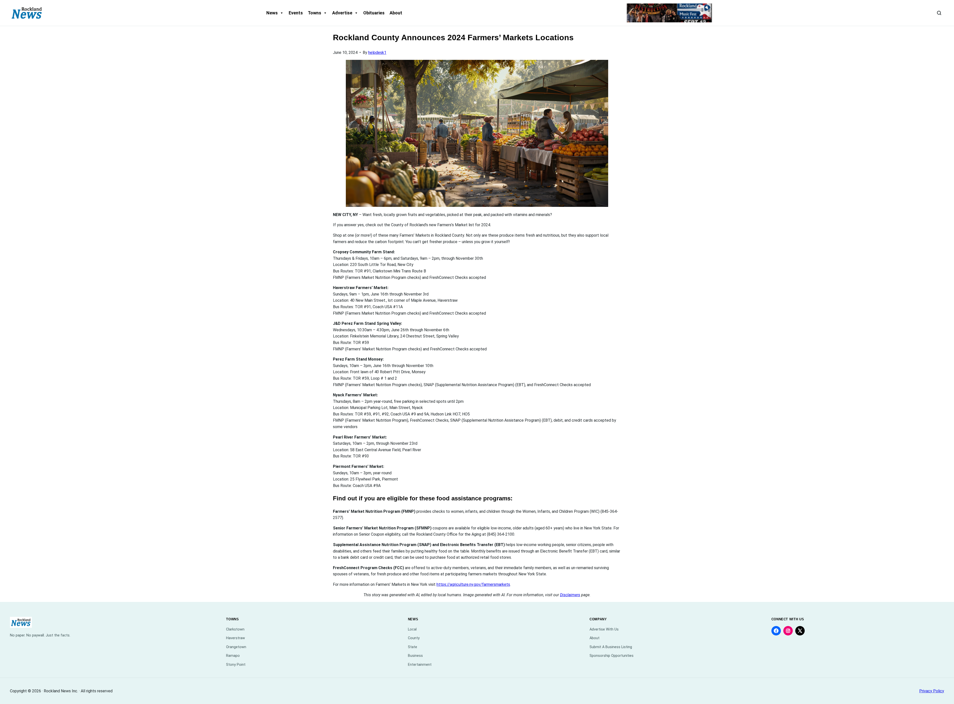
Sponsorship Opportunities (612, 656)
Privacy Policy (931, 691)
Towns (314, 12)
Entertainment (420, 665)
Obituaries (374, 12)
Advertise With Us (604, 629)
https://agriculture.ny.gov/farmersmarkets (473, 584)
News (272, 12)
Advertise (342, 12)
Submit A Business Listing (611, 647)
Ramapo (233, 656)
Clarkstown (235, 629)
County (414, 638)
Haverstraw (235, 638)
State (412, 647)
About (396, 12)
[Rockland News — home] (27, 12)
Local (412, 629)
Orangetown (236, 647)
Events (296, 12)
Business (415, 656)
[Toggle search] (939, 13)
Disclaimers (570, 595)
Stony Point (235, 665)
